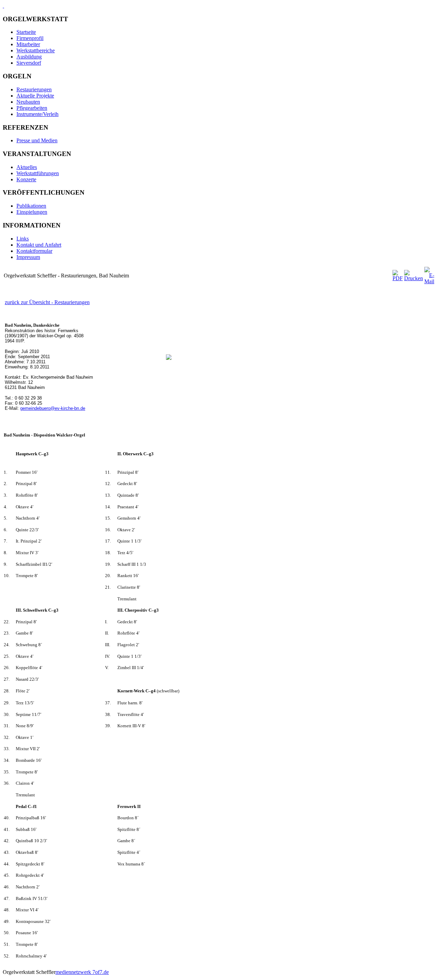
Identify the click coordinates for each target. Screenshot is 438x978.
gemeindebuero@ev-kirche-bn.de (52, 408)
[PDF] (397, 278)
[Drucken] (413, 278)
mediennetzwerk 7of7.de (82, 972)
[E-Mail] (429, 281)
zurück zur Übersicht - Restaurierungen (47, 302)
